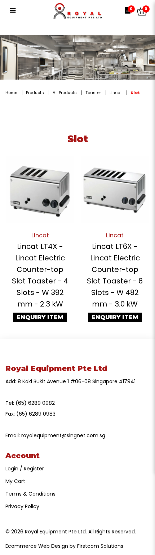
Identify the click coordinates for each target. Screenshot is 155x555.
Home (11, 92)
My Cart (15, 481)
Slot (135, 92)
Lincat (116, 92)
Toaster (93, 92)
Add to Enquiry (40, 189)
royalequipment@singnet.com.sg (63, 435)
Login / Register (24, 468)
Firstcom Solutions (100, 546)
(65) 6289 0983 (36, 413)
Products (35, 92)
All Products (65, 92)
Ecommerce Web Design (36, 546)
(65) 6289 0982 (35, 403)
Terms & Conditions (30, 493)
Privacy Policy (22, 506)
